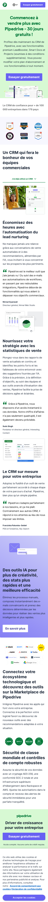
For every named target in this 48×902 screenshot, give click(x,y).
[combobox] (15, 5)
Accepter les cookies (24, 897)
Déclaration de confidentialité (26, 889)
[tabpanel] (24, 357)
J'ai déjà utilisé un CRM (22, 179)
